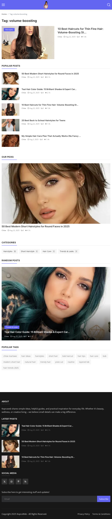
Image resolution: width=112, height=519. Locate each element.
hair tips (81, 356)
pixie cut (59, 362)
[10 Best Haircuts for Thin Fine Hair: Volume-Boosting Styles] (28, 42)
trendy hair (45, 362)
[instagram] (11, 481)
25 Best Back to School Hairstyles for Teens (43, 120)
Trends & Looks (68, 251)
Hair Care (48, 251)
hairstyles (39, 356)
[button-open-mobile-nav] (3, 5)
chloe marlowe (10, 356)
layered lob (84, 362)
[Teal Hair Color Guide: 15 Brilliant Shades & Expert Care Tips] (10, 94)
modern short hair (11, 362)
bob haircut (67, 356)
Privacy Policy (84, 514)
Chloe (60, 37)
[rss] (25, 481)
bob (104, 356)
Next (105, 304)
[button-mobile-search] (108, 5)
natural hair (30, 362)
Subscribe (103, 499)
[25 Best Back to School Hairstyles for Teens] (10, 125)
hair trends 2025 (11, 368)
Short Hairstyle (29, 251)
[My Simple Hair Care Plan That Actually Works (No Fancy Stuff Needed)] (10, 141)
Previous (7, 304)
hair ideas (26, 356)
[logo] (56, 5)
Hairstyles (9, 251)
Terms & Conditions (101, 514)
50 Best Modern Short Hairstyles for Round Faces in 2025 (50, 73)
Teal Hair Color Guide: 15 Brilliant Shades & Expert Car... (49, 89)
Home (4, 14)
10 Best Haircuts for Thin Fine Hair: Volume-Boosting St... (80, 30)
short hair (53, 356)
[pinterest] (18, 481)
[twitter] (4, 481)
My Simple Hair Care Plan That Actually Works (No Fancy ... (51, 136)
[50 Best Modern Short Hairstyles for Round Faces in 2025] (10, 78)
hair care (94, 356)
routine (71, 362)
